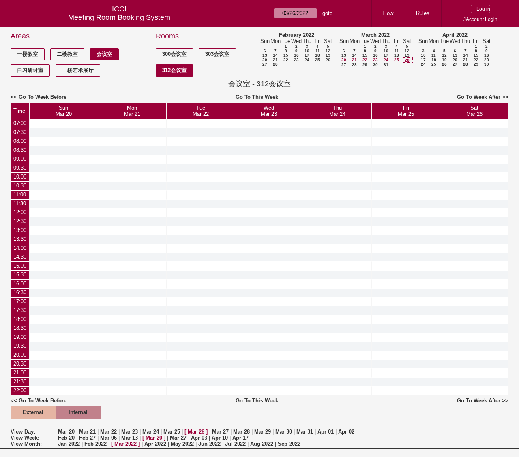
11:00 (19, 194)
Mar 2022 (125, 444)
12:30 (19, 221)
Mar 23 (129, 432)
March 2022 (375, 35)
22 (285, 59)
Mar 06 (108, 438)
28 (275, 64)
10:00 (19, 177)
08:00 (19, 141)
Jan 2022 (69, 444)
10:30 (19, 186)
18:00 (19, 319)
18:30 (19, 328)
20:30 (19, 364)
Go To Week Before (42, 97)
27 (264, 64)
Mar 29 (262, 432)
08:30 (19, 150)
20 (264, 59)
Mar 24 (150, 432)
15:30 (19, 275)
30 (375, 64)
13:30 (19, 239)
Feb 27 (87, 438)
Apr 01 (325, 432)
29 (364, 64)
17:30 (19, 310)
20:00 (19, 355)
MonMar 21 (132, 111)
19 (328, 55)
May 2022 (182, 444)
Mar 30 (283, 432)
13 (264, 55)
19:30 (19, 346)
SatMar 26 (474, 111)
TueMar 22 (201, 111)
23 (296, 59)
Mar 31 (304, 432)
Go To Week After (478, 97)
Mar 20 (66, 432)
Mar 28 (241, 432)
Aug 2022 (261, 444)
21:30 (19, 381)
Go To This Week (257, 97)
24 (307, 59)
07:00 (19, 123)
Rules (422, 13)
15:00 (19, 266)
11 (317, 51)
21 (275, 59)
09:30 (19, 168)
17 (307, 55)
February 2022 (296, 35)
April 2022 (455, 35)
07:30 (19, 132)
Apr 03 (199, 438)
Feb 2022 (95, 444)
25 (317, 59)
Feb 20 (66, 438)
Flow (387, 13)
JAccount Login (480, 19)
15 (285, 55)
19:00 (19, 337)
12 (328, 51)
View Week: (25, 438)
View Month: (26, 444)
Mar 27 (220, 432)
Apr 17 (240, 438)
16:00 (19, 284)
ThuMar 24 (337, 111)
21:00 (19, 373)
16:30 (19, 292)
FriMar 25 (406, 111)
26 (328, 59)
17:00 (19, 301)
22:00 (19, 390)
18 (317, 55)
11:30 (19, 203)
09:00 (19, 159)
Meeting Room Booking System (119, 17)
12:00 (19, 212)
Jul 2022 (235, 444)
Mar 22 (108, 432)
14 (275, 55)
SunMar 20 (64, 111)
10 (307, 51)
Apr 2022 (155, 444)
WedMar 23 (269, 111)
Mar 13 (129, 438)
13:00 (19, 230)
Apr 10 (220, 438)
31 (386, 64)
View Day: (23, 432)
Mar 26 (196, 432)
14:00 (19, 248)
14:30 (19, 257)
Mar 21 (87, 432)
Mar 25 (171, 432)
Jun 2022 (209, 444)
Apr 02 (346, 432)
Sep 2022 (289, 444)
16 (296, 55)
